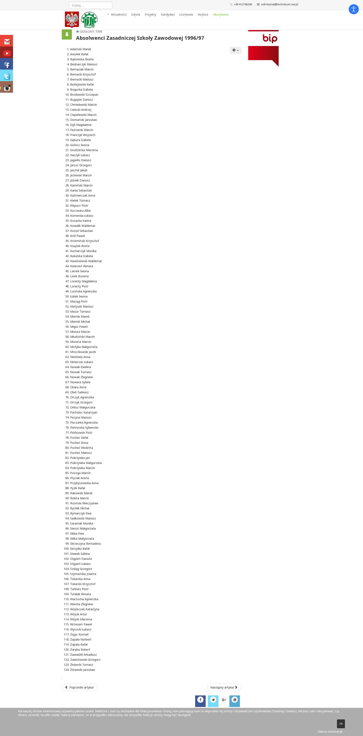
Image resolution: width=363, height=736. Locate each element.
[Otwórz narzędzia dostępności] (354, 9)
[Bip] (271, 48)
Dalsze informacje (330, 731)
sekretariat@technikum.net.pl (279, 4)
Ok (341, 723)
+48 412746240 (243, 4)
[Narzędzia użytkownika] (236, 50)
